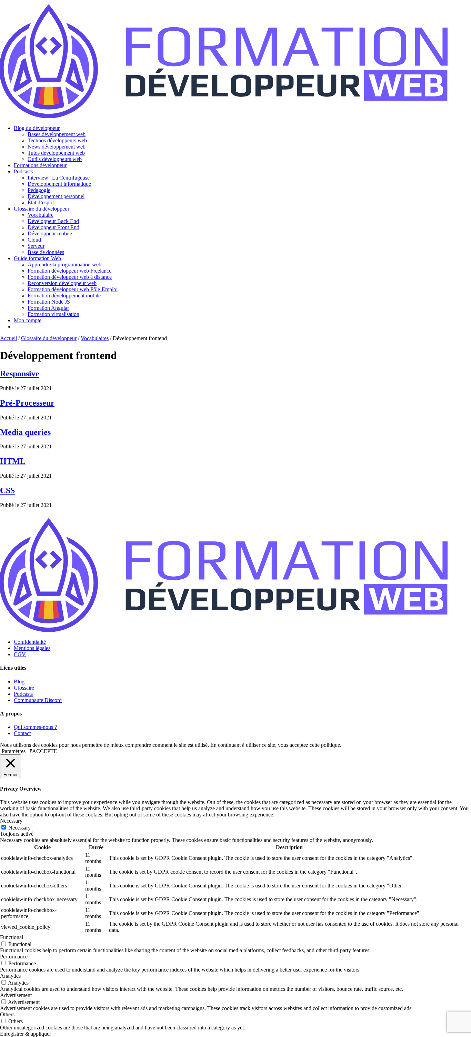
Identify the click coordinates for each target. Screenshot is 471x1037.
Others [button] (7, 1014)
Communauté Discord (38, 700)
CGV (20, 654)
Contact (22, 733)
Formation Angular (48, 308)
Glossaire (24, 688)
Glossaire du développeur (41, 209)
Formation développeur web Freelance (69, 271)
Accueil (8, 338)
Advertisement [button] (16, 995)
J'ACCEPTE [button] (43, 751)
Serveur (36, 246)
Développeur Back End (53, 221)
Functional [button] (11, 937)
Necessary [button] (11, 821)
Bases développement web (57, 134)
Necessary (19, 828)
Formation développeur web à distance (70, 277)
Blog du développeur (37, 128)
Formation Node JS (49, 302)
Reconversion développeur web (62, 283)
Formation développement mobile (64, 295)
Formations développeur (40, 165)
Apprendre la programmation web (64, 264)
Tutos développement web (56, 153)
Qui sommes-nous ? (35, 727)
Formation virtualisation (53, 314)
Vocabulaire (40, 215)
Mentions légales (32, 648)
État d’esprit (41, 202)
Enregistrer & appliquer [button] (25, 1034)
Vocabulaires (95, 338)
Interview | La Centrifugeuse (59, 178)
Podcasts (23, 171)
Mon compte (27, 320)
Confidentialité (30, 642)
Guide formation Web (37, 258)
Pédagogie (39, 190)
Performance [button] (14, 956)
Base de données (46, 252)
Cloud (34, 240)
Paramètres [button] (14, 751)
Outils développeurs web (55, 159)
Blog (19, 681)
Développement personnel (56, 196)
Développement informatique (59, 184)
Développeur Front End (53, 227)
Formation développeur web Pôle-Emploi (73, 289)
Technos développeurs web (57, 140)
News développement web (57, 147)
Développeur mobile (50, 233)
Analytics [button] (10, 976)
